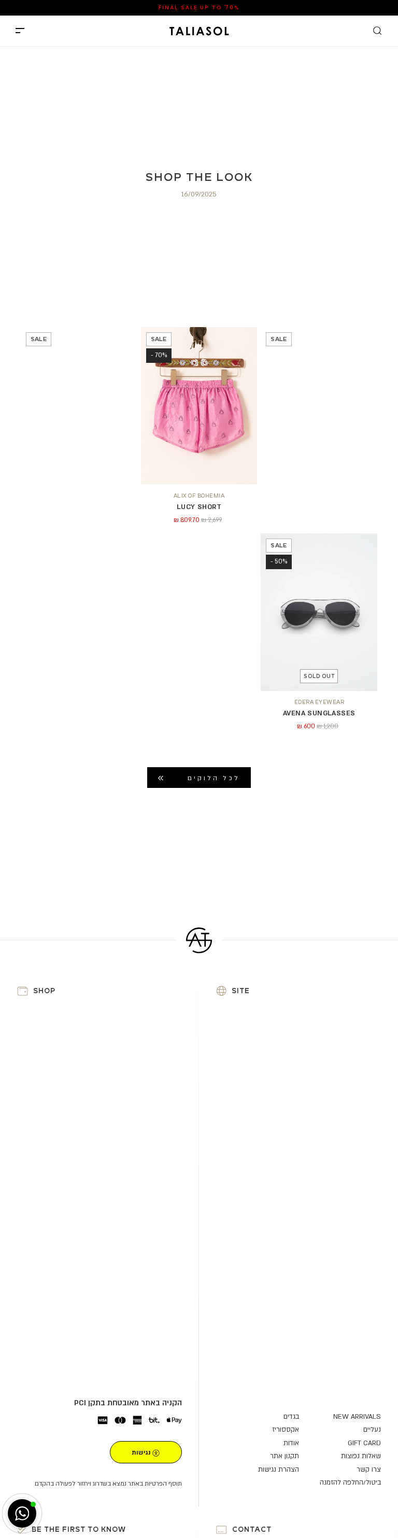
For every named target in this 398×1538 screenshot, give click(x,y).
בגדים (291, 1416)
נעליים (372, 1429)
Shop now (171, 7)
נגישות (141, 1452)
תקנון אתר (284, 1456)
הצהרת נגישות (278, 1469)
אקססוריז (285, 1429)
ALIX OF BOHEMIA (199, 496)
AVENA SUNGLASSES (319, 713)
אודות (291, 1443)
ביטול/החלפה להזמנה (350, 1482)
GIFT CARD (364, 1443)
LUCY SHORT (199, 507)
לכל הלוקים (214, 778)
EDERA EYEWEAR (319, 702)
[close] (20, 30)
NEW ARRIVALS (226, 7)
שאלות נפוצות (361, 1456)
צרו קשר (369, 1469)
